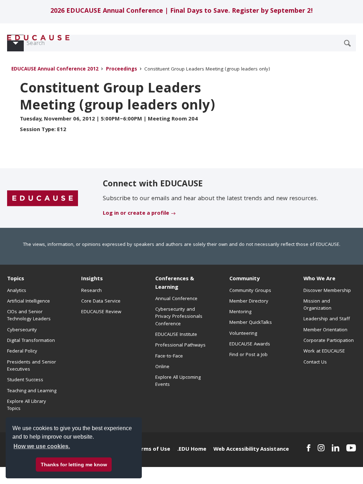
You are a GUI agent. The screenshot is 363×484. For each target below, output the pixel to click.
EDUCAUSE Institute (176, 335)
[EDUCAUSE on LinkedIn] (335, 448)
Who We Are (319, 279)
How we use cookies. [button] (41, 446)
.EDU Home (191, 449)
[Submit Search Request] (347, 43)
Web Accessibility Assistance (251, 449)
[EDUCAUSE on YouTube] (351, 448)
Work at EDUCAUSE (324, 351)
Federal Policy (22, 351)
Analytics (16, 291)
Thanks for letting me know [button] (74, 464)
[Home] (38, 38)
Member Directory (248, 301)
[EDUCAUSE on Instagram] (321, 448)
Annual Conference (176, 299)
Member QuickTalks (250, 323)
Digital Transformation (31, 341)
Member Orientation (325, 330)
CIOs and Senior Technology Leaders (29, 315)
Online (162, 367)
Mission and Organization (317, 305)
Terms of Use (152, 449)
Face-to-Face (169, 356)
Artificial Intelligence (28, 301)
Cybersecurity (22, 330)
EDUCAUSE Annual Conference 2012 (55, 70)
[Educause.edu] (42, 198)
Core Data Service (101, 301)
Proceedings (121, 70)
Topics (15, 279)
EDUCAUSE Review (101, 312)
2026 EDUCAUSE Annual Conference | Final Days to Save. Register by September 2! (181, 11)
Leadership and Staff (326, 319)
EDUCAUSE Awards (249, 344)
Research (91, 291)
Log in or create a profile (136, 213)
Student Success (25, 380)
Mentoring (240, 312)
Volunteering (243, 334)
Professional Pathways (180, 345)
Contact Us (315, 362)
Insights (92, 279)
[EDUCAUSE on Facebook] (309, 448)
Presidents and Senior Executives (31, 366)
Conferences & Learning (174, 283)
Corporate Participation (328, 341)
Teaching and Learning (31, 391)
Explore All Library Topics (26, 405)
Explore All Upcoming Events (178, 381)
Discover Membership (327, 291)
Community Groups (250, 291)
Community (244, 279)
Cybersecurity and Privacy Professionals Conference (178, 317)
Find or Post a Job (248, 355)
